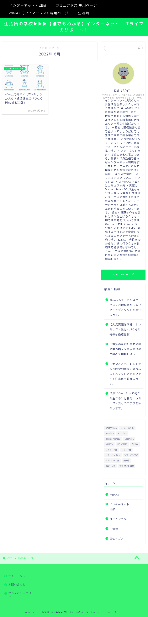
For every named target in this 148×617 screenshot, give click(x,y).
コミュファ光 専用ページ (76, 5)
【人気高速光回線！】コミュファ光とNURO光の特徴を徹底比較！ (125, 329)
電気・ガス (116, 538)
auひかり (110, 433)
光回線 (126, 460)
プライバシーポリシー (19, 595)
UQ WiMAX (122, 444)
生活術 (83, 13)
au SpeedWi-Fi (127, 428)
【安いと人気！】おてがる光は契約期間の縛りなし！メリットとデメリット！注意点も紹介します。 (125, 373)
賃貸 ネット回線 (126, 466)
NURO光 (109, 444)
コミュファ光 (111, 449)
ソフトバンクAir (113, 455)
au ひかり (122, 433)
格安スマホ (110, 466)
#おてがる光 (111, 428)
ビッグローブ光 (112, 460)
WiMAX (135, 444)
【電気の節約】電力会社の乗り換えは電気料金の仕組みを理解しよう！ (125, 349)
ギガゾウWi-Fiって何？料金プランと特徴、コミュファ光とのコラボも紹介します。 (125, 400)
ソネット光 (126, 449)
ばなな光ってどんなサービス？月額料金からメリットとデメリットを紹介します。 (125, 307)
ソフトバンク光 (131, 455)
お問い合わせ (17, 584)
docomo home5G (113, 438)
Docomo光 (129, 438)
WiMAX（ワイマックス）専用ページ (38, 13)
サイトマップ (17, 576)
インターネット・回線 (27, 5)
